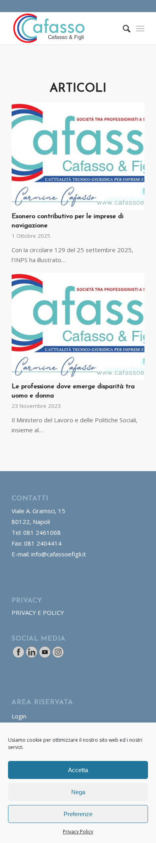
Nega (78, 792)
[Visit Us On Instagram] (57, 656)
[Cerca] (122, 28)
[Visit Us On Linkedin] (31, 656)
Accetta (78, 770)
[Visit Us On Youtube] (44, 656)
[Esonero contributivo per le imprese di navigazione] (78, 156)
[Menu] (140, 28)
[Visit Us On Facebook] (18, 656)
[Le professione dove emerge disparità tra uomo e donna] (78, 326)
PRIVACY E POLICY (38, 612)
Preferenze (78, 814)
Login (19, 716)
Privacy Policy (78, 831)
